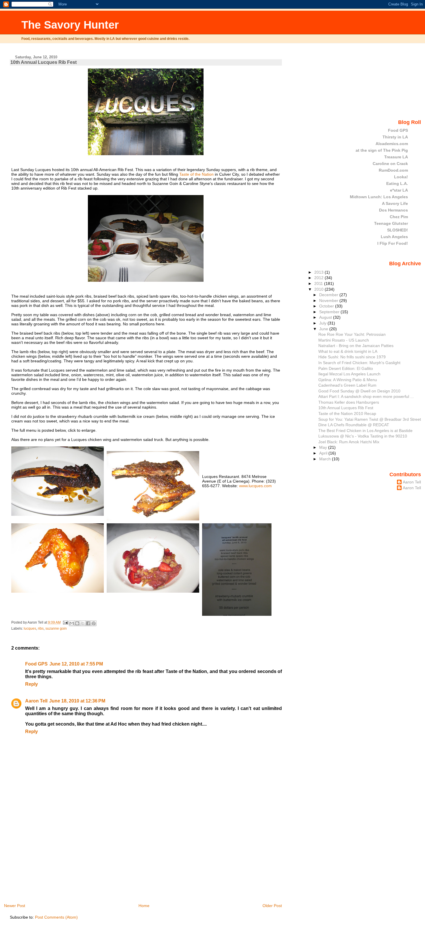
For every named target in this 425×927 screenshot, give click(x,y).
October (327, 306)
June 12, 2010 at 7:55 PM (76, 663)
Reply (31, 684)
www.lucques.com (255, 485)
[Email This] (72, 623)
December (329, 294)
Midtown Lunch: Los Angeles (379, 196)
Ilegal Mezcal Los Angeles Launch (349, 374)
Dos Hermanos (393, 210)
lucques (30, 628)
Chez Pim (399, 216)
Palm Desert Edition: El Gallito (345, 368)
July (323, 323)
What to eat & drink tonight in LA (347, 351)
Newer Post (14, 905)
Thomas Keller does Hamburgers (348, 402)
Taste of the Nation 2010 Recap (347, 413)
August (326, 317)
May (323, 447)
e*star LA (399, 190)
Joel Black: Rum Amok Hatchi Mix (348, 442)
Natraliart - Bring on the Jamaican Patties (355, 345)
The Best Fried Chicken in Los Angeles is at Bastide (365, 430)
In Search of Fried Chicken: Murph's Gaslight (359, 362)
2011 (319, 283)
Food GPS (36, 663)
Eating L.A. (397, 183)
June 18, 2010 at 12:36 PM (77, 700)
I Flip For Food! (392, 243)
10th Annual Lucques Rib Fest (43, 62)
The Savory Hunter (70, 24)
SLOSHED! (397, 230)
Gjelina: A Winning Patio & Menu (347, 379)
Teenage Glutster (391, 223)
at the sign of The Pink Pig (382, 150)
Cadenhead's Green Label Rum (347, 385)
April (323, 453)
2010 (319, 289)
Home (143, 905)
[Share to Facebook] (88, 623)
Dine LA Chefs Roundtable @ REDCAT (353, 424)
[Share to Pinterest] (94, 623)
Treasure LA (396, 157)
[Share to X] (83, 623)
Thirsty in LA (395, 137)
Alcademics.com (392, 143)
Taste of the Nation (196, 174)
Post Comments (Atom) (56, 917)
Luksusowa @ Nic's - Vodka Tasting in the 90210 (362, 436)
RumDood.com (393, 170)
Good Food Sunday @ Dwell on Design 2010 (359, 391)
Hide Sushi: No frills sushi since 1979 (352, 357)
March (325, 459)
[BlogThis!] (77, 623)
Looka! (401, 177)
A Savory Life (395, 203)
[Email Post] (65, 622)
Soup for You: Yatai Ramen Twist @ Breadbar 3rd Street (369, 419)
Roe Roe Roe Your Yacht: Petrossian (352, 334)
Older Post (272, 905)
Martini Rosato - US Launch (343, 340)
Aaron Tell (36, 700)
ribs (41, 628)
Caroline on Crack (390, 163)
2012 (319, 277)
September (330, 311)
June (324, 329)
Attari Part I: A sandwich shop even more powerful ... (366, 396)
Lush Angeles (394, 236)
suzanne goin (56, 628)
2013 (319, 272)
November (329, 300)
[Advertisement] (53, 862)
